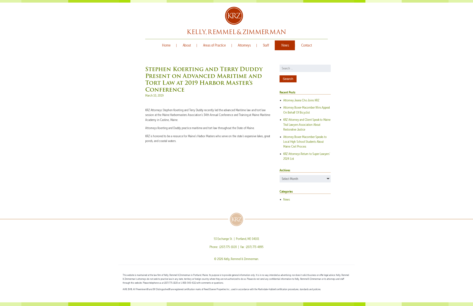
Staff (266, 45)
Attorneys (244, 45)
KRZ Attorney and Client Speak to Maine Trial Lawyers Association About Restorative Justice (307, 124)
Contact (306, 45)
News (285, 45)
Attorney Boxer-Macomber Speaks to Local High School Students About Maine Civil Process (305, 141)
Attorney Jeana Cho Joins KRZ (301, 100)
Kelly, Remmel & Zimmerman (236, 20)
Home (166, 45)
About (187, 45)
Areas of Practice (214, 45)
